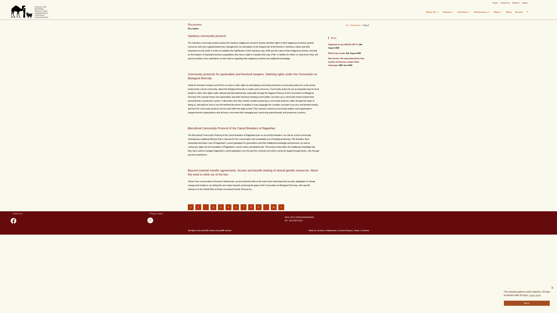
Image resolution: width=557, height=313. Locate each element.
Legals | (525, 3)
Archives (365, 231)
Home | (495, 3)
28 (274, 207)
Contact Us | (505, 3)
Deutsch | (516, 3)
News (357, 231)
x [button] (552, 287)
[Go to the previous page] (191, 207)
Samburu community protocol (207, 36)
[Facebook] (13, 221)
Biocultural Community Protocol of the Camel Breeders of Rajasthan (231, 128)
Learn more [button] (535, 295)
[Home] (347, 25)
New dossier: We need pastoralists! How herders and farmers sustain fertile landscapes (346, 61)
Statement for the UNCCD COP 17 (343, 44)
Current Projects (346, 231)
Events (321, 231)
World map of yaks (336, 53)
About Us (313, 231)
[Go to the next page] (281, 207)
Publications (331, 231)
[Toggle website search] (527, 12)
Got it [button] (527, 303)
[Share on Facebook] (150, 220)
